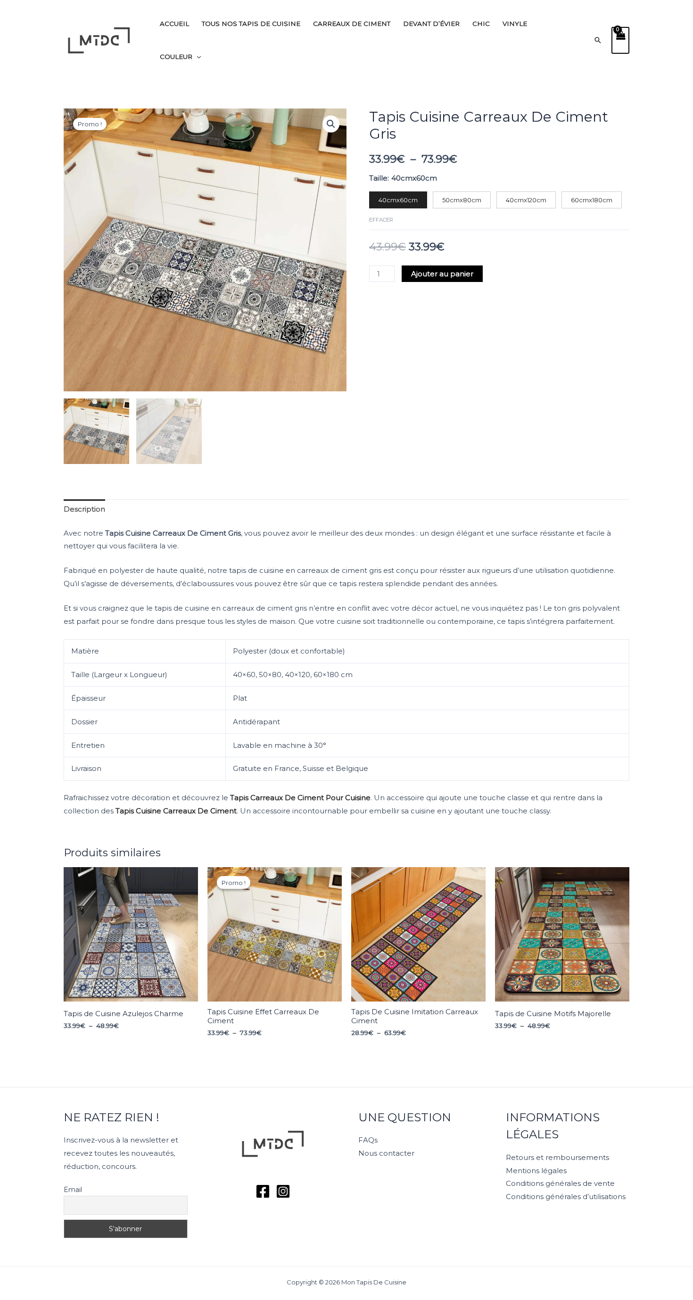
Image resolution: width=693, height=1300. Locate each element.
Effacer (381, 219)
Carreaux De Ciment (351, 23)
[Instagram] (283, 1191)
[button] (598, 40)
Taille (378, 178)
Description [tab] (84, 509)
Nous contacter (386, 1153)
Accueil (174, 23)
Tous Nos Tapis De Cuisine (251, 23)
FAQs (368, 1139)
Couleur (176, 56)
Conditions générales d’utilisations (566, 1196)
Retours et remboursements (557, 1157)
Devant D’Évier (431, 23)
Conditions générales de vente (560, 1183)
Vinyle (515, 23)
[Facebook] (263, 1191)
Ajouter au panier (442, 273)
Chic (481, 23)
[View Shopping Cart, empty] (620, 40)
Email (73, 1189)
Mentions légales (536, 1170)
